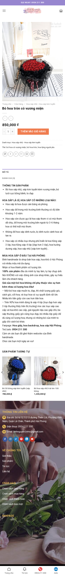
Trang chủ (6, 104)
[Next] (62, 378)
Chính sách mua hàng (13, 493)
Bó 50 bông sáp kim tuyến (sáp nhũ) (16, 389)
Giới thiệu (6, 455)
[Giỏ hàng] (61, 10)
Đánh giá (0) (8, 178)
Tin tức (5, 466)
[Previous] (2, 378)
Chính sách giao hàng (13, 488)
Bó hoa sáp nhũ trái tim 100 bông (46, 389)
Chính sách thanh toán (13, 499)
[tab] (32, 172)
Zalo (56, 573)
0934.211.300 (40, 573)
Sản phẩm (7, 461)
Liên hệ (6, 471)
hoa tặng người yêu (46, 147)
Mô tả (5, 172)
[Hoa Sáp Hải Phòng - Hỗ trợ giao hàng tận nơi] (32, 10)
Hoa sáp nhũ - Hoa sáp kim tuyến (40, 104)
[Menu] (4, 10)
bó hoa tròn (32, 147)
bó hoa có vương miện (16, 147)
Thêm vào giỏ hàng (33, 131)
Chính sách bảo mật (12, 504)
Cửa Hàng (18, 104)
